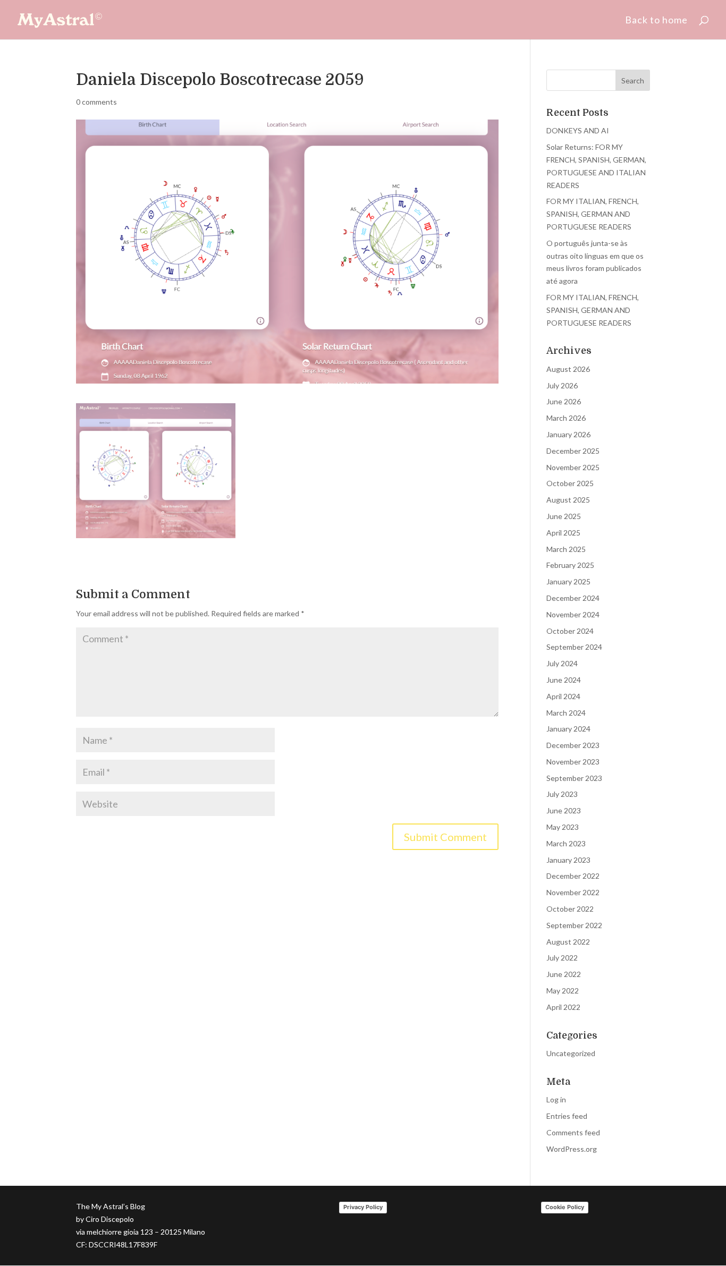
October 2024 (570, 630)
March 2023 (566, 843)
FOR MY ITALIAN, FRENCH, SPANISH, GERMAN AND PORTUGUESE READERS (592, 214)
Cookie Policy (564, 1207)
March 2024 (566, 712)
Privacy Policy (363, 1207)
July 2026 (562, 385)
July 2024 (562, 663)
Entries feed (566, 1115)
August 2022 (568, 941)
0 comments (96, 101)
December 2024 (573, 597)
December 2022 (573, 875)
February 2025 (570, 565)
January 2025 (568, 581)
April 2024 (563, 696)
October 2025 (570, 483)
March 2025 (566, 549)
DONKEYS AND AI (577, 130)
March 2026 (566, 417)
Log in (556, 1099)
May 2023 (562, 826)
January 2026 (568, 434)
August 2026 (568, 368)
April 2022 (563, 1007)
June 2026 (563, 401)
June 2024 (563, 679)
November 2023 (573, 761)
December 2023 (573, 745)
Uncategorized (570, 1053)
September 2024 (574, 646)
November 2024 (573, 614)
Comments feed (573, 1132)
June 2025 (563, 516)
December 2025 (573, 450)
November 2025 (573, 467)
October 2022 (570, 908)
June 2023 (563, 810)
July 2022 (562, 957)
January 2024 (568, 728)
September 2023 (574, 778)
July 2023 (562, 793)
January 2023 (568, 859)
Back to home (656, 21)
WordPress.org (571, 1148)
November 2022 (573, 892)
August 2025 (568, 499)
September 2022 (574, 925)
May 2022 (562, 990)
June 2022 (563, 974)
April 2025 (563, 532)
